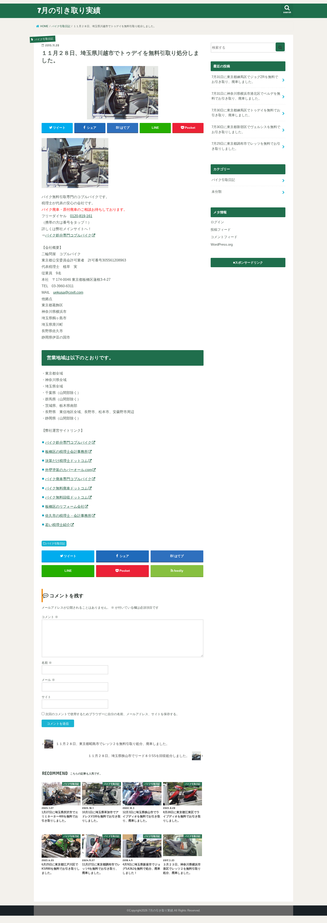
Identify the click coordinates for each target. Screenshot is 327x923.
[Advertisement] (248, 297)
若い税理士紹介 (57, 525)
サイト (46, 697)
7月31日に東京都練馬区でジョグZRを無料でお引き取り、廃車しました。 (245, 79)
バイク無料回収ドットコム (66, 497)
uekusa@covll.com (68, 292)
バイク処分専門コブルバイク (68, 235)
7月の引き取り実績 (69, 10)
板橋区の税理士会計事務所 (66, 451)
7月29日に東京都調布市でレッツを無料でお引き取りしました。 (246, 146)
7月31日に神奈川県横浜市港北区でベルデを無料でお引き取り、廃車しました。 (246, 96)
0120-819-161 (81, 216)
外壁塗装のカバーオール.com (68, 470)
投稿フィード (221, 229)
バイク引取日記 (55, 543)
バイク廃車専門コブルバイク (68, 479)
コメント (50, 617)
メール (48, 680)
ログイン (217, 222)
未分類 (217, 191)
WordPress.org (222, 244)
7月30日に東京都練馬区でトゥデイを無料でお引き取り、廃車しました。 (246, 112)
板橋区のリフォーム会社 (64, 506)
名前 (47, 662)
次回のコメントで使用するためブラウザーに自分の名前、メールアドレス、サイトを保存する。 (112, 714)
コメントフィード (224, 237)
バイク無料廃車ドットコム (66, 488)
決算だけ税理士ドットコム (66, 461)
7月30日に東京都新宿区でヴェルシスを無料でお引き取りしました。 (246, 129)
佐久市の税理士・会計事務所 (68, 516)
